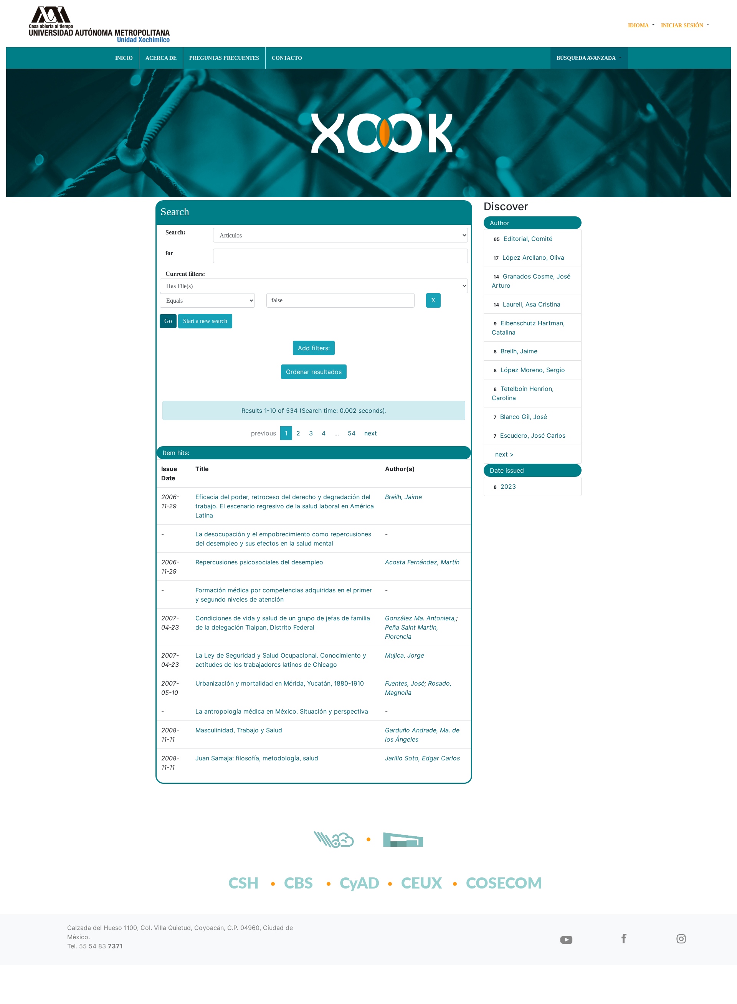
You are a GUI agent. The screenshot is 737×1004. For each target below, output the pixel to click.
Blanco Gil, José (523, 416)
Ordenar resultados (314, 372)
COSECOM (487, 884)
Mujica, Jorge (404, 655)
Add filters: (314, 348)
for (168, 253)
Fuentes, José (405, 683)
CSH (243, 884)
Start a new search (205, 321)
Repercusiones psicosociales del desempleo (259, 562)
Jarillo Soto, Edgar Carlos (422, 758)
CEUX (421, 884)
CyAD (359, 884)
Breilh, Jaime (403, 497)
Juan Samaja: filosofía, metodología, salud (256, 758)
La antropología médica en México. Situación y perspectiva (281, 711)
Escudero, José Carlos (532, 435)
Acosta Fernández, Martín (422, 562)
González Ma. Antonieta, (420, 618)
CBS (298, 884)
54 (351, 433)
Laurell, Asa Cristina (531, 304)
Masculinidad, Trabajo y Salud (238, 730)
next (370, 433)
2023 (508, 486)
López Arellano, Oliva (533, 257)
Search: (168, 232)
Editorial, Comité (528, 238)
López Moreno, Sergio (533, 370)
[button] (641, 25)
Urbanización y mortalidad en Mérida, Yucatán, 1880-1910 (279, 683)
